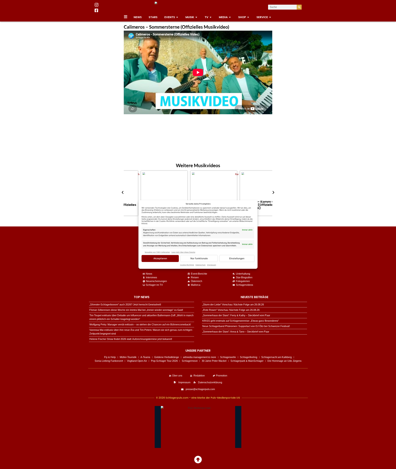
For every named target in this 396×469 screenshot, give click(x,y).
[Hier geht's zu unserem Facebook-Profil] (96, 10)
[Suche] (299, 7)
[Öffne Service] (270, 17)
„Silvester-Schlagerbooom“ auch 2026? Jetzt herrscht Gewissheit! (125, 304)
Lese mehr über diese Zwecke (183, 252)
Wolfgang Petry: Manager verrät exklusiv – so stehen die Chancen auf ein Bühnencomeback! (140, 324)
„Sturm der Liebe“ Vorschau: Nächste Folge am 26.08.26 (233, 304)
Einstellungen (236, 258)
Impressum (211, 265)
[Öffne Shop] (248, 17)
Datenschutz (201, 265)
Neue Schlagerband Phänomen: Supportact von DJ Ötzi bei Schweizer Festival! (246, 326)
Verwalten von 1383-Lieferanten (157, 252)
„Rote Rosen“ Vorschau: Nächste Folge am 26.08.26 (231, 310)
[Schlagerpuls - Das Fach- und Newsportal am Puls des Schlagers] (198, 7)
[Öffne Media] (229, 17)
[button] (123, 192)
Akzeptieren (160, 258)
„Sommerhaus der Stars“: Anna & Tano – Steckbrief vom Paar (235, 331)
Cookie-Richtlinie (187, 265)
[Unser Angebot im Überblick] (125, 17)
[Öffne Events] (177, 17)
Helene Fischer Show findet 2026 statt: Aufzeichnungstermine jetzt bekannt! (130, 339)
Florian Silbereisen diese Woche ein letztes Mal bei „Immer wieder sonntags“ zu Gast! (136, 310)
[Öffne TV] (210, 17)
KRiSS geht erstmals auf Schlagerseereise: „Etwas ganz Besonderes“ (240, 320)
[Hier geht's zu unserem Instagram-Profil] (96, 5)
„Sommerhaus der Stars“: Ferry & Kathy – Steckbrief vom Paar (236, 315)
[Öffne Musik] (196, 17)
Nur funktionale (199, 258)
